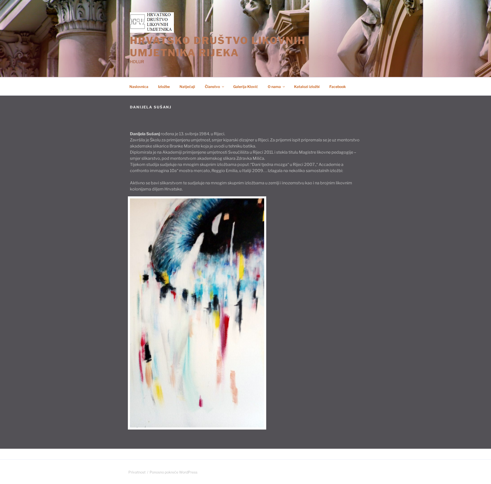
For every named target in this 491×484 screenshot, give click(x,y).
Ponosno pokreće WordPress (173, 472)
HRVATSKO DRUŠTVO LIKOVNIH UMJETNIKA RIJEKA (218, 47)
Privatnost (137, 472)
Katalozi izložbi (307, 86)
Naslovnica (138, 86)
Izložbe (164, 86)
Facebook (337, 86)
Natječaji (187, 86)
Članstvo (212, 86)
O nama (274, 86)
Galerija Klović (245, 86)
